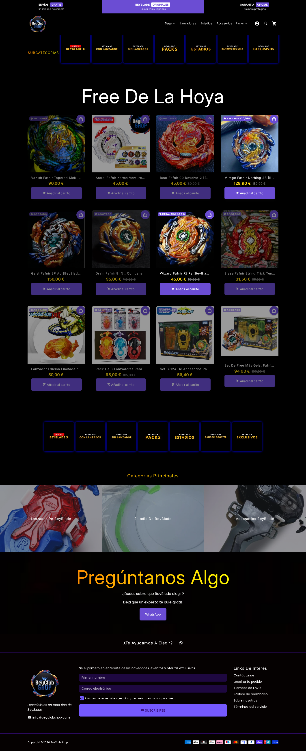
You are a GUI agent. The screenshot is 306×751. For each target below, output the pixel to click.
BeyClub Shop (59, 742)
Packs (242, 23)
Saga (170, 23)
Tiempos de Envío (247, 688)
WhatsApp (153, 614)
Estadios (206, 23)
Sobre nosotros (245, 700)
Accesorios (224, 23)
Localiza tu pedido (248, 681)
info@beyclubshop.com (49, 717)
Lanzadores (188, 23)
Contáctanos (244, 675)
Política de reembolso (251, 694)
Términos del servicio (250, 706)
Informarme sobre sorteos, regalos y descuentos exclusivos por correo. (130, 698)
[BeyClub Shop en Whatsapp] (181, 643)
